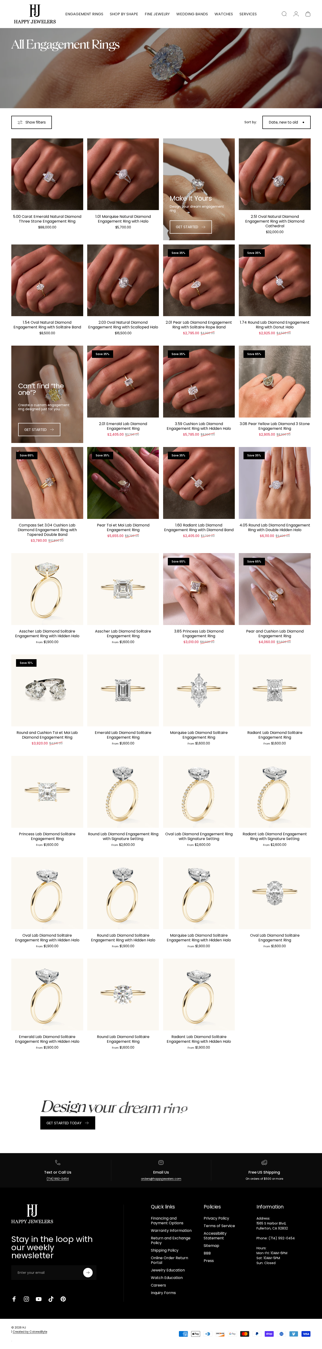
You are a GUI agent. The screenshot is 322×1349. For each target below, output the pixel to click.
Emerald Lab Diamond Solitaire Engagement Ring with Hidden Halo (47, 1039)
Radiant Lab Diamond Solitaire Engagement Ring (274, 735)
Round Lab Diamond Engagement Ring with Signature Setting (123, 836)
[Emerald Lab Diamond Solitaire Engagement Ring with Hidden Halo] (47, 994)
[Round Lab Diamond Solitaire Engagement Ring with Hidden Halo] (123, 893)
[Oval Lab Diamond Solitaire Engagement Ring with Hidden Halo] (47, 893)
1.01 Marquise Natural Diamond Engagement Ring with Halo (123, 219)
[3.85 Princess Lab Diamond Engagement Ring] (199, 589)
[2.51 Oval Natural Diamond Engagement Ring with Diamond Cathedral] (275, 174)
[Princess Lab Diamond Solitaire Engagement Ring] (47, 792)
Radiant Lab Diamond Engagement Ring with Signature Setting (275, 836)
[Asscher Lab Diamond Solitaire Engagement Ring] (123, 589)
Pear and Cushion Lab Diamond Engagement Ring (275, 634)
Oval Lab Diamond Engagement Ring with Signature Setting (199, 836)
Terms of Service (219, 1226)
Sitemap (211, 1245)
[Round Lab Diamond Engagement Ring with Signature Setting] (123, 792)
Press (209, 1260)
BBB (207, 1253)
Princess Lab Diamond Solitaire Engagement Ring (47, 836)
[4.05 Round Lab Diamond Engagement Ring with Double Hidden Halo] (275, 483)
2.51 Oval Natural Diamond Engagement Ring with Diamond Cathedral (274, 221)
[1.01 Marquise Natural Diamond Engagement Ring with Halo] (123, 174)
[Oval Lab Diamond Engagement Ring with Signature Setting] (199, 792)
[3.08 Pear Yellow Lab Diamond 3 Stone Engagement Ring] (275, 382)
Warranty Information (171, 1230)
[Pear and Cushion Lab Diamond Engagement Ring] (275, 589)
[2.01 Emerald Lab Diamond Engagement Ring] (123, 382)
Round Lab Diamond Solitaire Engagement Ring (123, 1039)
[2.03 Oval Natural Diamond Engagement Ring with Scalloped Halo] (123, 280)
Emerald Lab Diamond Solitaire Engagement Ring (123, 735)
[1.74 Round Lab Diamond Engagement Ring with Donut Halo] (275, 280)
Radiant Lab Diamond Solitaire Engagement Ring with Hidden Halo (199, 1039)
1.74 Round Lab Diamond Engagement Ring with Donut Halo (275, 325)
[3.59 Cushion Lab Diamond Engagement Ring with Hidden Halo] (199, 382)
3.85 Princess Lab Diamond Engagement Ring (198, 634)
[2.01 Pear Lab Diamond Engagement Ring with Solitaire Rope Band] (199, 280)
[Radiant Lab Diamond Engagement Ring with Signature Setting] (275, 792)
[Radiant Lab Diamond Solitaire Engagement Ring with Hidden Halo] (199, 994)
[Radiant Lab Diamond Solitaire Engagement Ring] (275, 690)
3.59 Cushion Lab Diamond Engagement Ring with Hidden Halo (199, 426)
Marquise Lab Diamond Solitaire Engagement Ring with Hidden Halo (199, 938)
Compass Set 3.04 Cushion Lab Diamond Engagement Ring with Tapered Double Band (47, 529)
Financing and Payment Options (167, 1220)
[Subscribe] (88, 1272)
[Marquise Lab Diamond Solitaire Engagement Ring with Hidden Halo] (199, 893)
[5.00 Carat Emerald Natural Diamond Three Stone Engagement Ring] (47, 174)
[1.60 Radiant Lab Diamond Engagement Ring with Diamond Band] (199, 483)
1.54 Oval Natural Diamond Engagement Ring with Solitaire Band (47, 325)
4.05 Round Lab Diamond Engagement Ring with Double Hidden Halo (274, 527)
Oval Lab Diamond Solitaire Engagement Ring (275, 938)
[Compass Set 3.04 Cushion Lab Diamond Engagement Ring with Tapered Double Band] (47, 483)
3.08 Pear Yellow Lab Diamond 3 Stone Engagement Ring (275, 426)
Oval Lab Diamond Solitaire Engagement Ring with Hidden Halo (47, 938)
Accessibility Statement (215, 1236)
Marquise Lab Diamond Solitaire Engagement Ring (199, 735)
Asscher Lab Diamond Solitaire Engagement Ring (123, 634)
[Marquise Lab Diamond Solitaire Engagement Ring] (199, 690)
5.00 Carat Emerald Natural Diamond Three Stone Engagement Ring (47, 219)
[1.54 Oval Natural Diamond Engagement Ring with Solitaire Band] (47, 280)
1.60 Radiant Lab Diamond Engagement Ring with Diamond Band (199, 527)
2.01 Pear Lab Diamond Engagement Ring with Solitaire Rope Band (199, 325)
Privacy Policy (216, 1218)
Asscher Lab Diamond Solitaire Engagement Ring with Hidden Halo (47, 634)
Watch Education (167, 1277)
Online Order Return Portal (169, 1260)
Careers (158, 1285)
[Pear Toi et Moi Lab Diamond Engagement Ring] (123, 483)
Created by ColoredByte (30, 1332)
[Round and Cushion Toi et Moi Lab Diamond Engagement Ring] (47, 690)
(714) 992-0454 (58, 1179)
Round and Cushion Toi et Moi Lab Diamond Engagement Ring (47, 735)
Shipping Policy (164, 1250)
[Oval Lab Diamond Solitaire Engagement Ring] (275, 893)
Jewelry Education (168, 1270)
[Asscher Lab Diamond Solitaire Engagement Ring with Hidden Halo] (47, 589)
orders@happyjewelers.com (161, 1179)
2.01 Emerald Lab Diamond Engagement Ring (123, 426)
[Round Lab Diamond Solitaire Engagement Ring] (123, 994)
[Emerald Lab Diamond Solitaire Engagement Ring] (123, 690)
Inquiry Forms (163, 1293)
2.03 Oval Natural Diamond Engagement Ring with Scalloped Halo (123, 325)
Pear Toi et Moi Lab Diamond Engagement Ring (123, 527)
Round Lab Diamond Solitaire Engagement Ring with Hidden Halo (123, 938)
